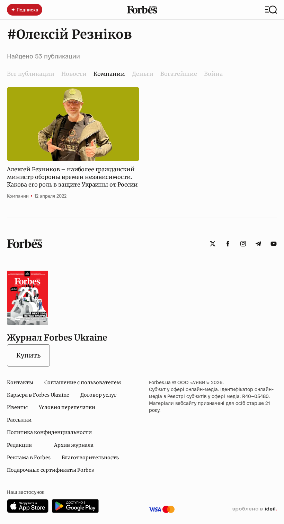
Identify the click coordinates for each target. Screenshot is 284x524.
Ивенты (17, 407)
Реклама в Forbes (29, 457)
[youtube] (273, 243)
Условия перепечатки (67, 407)
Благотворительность (90, 457)
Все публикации (30, 73)
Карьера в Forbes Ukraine (38, 395)
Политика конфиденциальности (49, 432)
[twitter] (212, 243)
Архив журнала (74, 445)
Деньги (142, 73)
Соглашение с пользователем (82, 382)
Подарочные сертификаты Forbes (50, 470)
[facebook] (228, 243)
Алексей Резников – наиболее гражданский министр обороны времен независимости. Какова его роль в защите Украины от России (72, 177)
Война (213, 73)
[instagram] (243, 243)
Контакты (20, 382)
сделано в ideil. (254, 509)
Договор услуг (98, 395)
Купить (28, 355)
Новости (74, 73)
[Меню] (271, 10)
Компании (18, 195)
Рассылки (19, 420)
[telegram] (258, 243)
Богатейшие (178, 73)
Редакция (19, 445)
